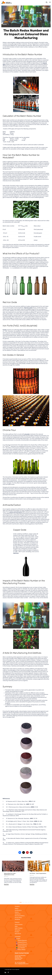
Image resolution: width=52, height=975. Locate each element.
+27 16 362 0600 (21, 962)
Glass (16, 926)
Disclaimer (17, 919)
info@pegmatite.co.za (22, 963)
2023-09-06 (32, 875)
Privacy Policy (18, 917)
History (16, 908)
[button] (6, 884)
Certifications (18, 910)
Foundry (17, 931)
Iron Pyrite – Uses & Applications (38, 873)
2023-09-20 (6, 876)
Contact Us (17, 914)
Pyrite (4, 329)
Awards (17, 912)
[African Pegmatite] (6, 2)
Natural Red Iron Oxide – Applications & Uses (10, 874)
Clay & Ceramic (19, 924)
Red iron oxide (28, 308)
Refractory (17, 930)
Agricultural (18, 933)
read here (16, 553)
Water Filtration (19, 928)
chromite (26, 434)
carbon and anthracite (15, 512)
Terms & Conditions (20, 915)
